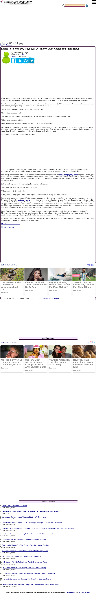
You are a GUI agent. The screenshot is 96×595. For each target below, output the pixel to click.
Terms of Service (84, 592)
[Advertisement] (48, 25)
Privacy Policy (70, 592)
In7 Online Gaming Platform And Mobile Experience (22, 556)
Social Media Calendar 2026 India (14, 506)
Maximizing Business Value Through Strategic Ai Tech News (24, 517)
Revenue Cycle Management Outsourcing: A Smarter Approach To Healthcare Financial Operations (38, 528)
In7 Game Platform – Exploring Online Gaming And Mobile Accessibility (28, 534)
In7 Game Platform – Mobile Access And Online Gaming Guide (25, 551)
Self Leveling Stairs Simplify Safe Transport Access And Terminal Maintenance (30, 511)
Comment (14, 56)
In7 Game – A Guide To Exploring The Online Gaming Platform (26, 562)
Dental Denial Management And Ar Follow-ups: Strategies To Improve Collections (32, 523)
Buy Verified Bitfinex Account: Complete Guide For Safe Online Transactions (31, 584)
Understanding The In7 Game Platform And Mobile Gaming (24, 539)
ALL (1, 45)
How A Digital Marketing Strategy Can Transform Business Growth (27, 579)
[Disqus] (48, 404)
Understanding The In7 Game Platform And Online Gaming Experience (29, 573)
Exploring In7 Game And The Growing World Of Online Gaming (25, 545)
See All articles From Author (49, 298)
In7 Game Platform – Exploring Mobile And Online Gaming (24, 568)
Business (9, 45)
